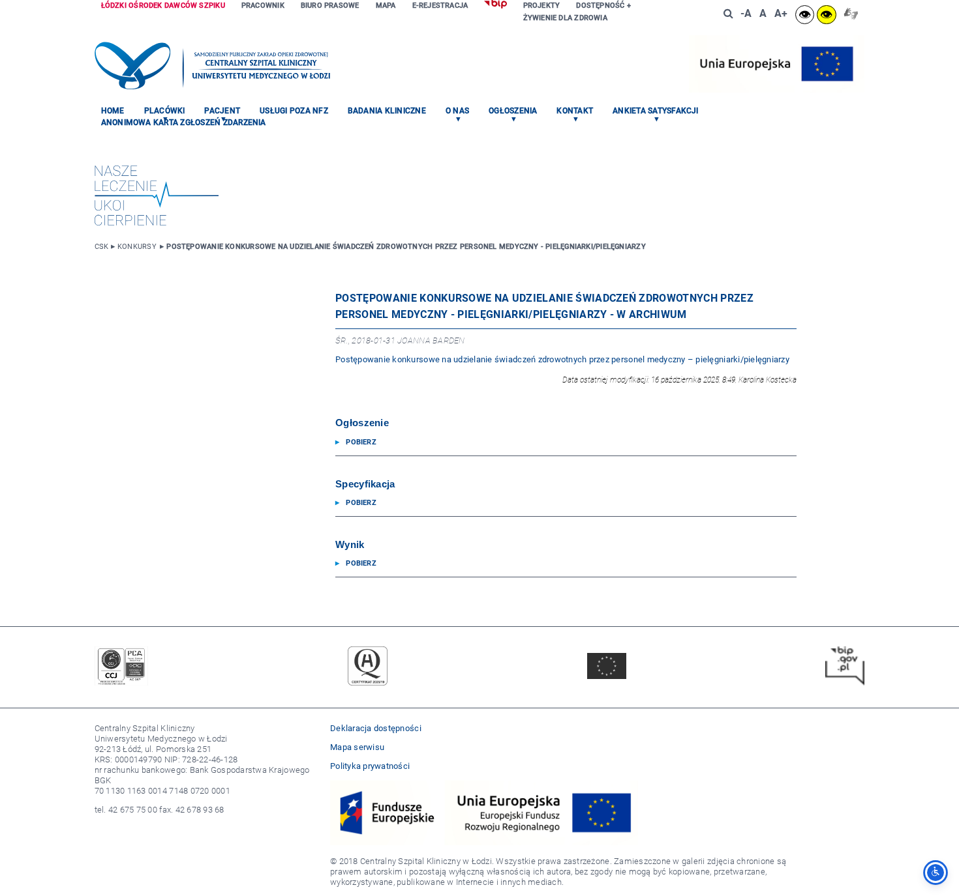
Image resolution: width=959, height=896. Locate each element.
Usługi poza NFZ (294, 110)
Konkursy (137, 246)
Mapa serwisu (357, 747)
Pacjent (222, 110)
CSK (102, 246)
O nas (457, 110)
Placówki (164, 110)
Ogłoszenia (513, 110)
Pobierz (361, 442)
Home (113, 110)
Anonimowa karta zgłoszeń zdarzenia (183, 122)
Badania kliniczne (387, 110)
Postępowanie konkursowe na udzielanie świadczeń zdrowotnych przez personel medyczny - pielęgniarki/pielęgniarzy (405, 246)
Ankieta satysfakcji (656, 110)
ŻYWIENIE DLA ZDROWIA (565, 18)
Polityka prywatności (370, 766)
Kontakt (574, 110)
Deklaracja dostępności (375, 728)
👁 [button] (805, 14)
